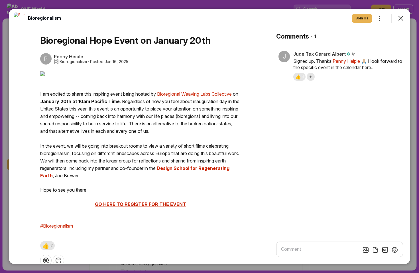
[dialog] (209, 136)
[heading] (44, 18)
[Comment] (58, 260)
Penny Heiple (346, 61)
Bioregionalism (73, 61)
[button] (47, 245)
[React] (45, 260)
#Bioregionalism (56, 226)
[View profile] (19, 18)
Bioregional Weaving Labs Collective (194, 94)
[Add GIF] (385, 249)
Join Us (362, 18)
